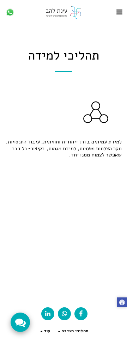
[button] (119, 12)
